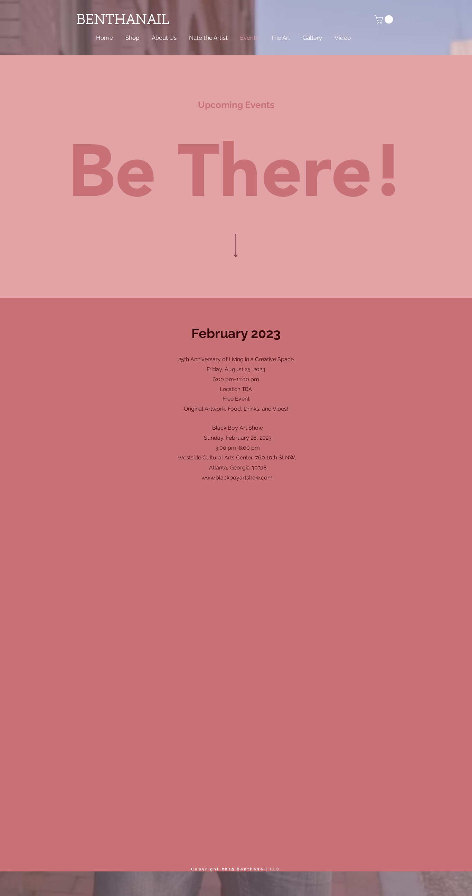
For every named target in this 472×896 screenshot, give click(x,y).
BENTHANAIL (122, 20)
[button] (385, 19)
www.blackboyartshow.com (237, 477)
